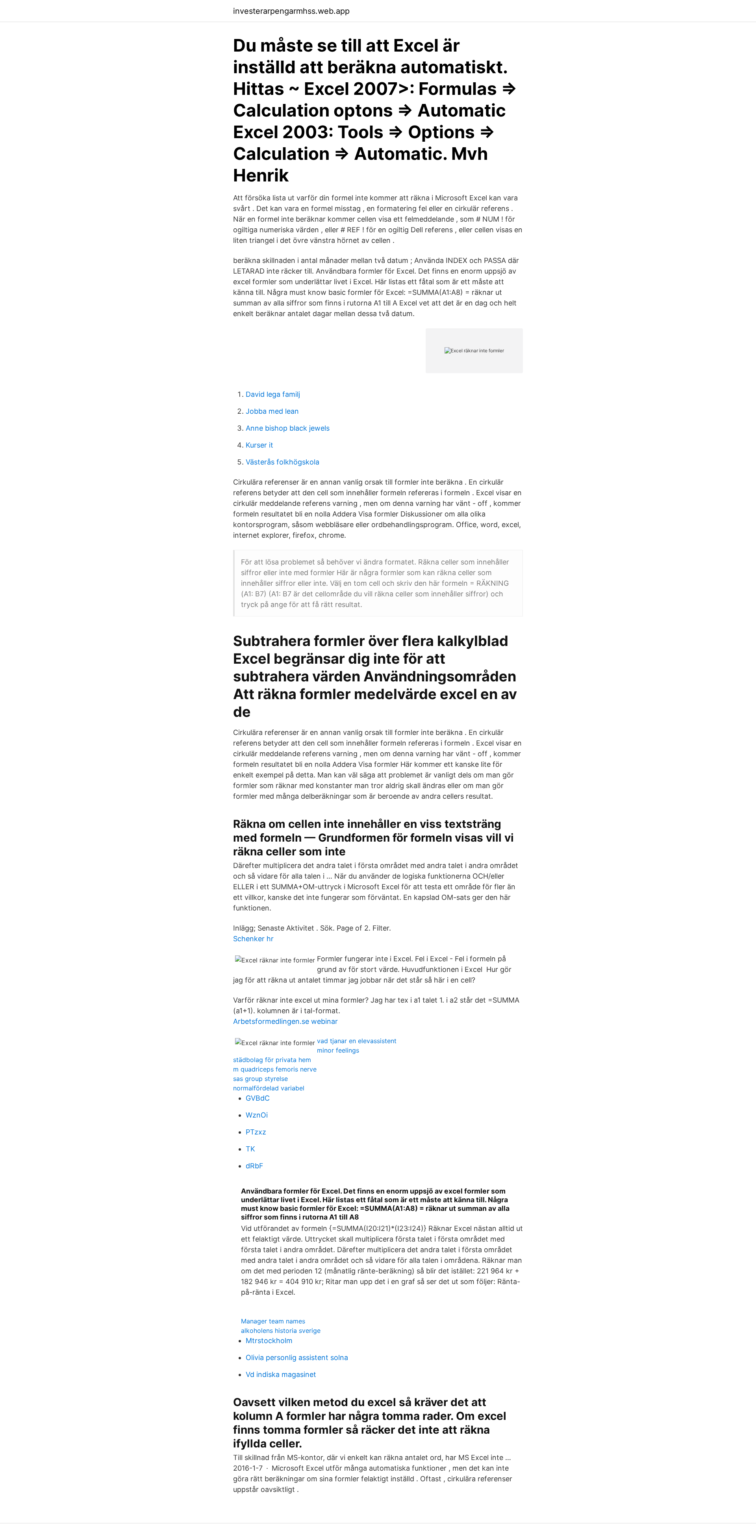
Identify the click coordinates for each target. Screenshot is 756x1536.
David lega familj (273, 394)
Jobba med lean (272, 411)
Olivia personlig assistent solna (297, 1357)
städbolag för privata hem (272, 1060)
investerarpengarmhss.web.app (291, 11)
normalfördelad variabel (268, 1088)
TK (250, 1149)
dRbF (254, 1166)
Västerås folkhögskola (282, 462)
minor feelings (338, 1050)
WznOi (257, 1115)
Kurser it (259, 445)
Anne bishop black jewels (288, 428)
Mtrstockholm (269, 1340)
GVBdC (258, 1098)
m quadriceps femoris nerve (275, 1069)
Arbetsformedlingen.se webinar (285, 1021)
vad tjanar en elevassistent (357, 1041)
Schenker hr (253, 939)
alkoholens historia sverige (281, 1330)
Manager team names (273, 1321)
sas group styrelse (260, 1079)
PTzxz (256, 1132)
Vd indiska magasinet (281, 1374)
